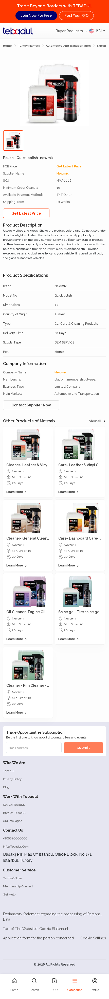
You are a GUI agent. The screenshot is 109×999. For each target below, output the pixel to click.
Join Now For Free (36, 15)
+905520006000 (15, 838)
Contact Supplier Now (31, 405)
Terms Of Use (12, 878)
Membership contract (18, 886)
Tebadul (8, 771)
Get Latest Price (69, 166)
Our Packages (12, 821)
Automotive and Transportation (68, 45)
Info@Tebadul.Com (16, 846)
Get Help (9, 894)
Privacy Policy (12, 779)
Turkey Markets (29, 45)
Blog (6, 787)
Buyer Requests (70, 31)
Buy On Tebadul (14, 813)
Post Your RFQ (76, 15)
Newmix (62, 173)
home (7, 45)
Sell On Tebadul (14, 804)
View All (95, 421)
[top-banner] (18, 31)
